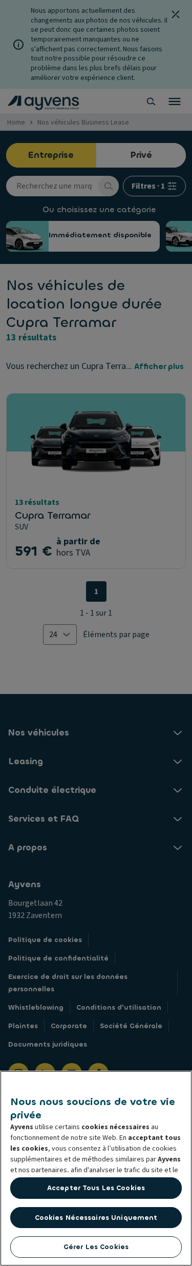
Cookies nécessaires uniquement (96, 1217)
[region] (96, 1168)
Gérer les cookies (96, 1246)
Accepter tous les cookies (96, 1187)
